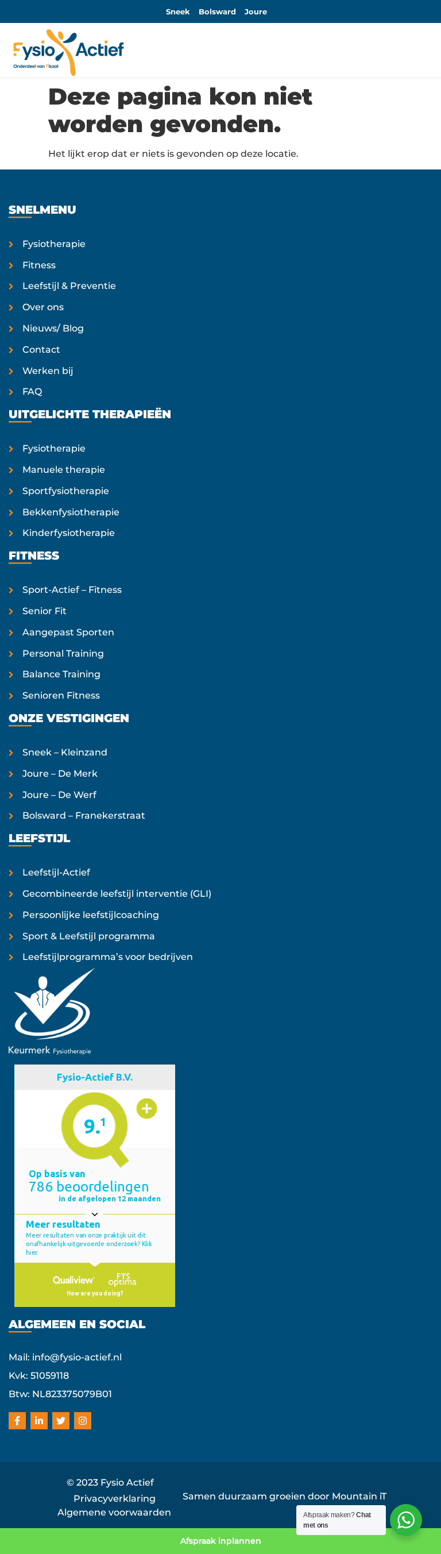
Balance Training (61, 674)
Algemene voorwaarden (114, 1512)
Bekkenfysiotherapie (70, 512)
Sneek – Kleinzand (64, 752)
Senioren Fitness (61, 695)
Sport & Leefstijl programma (88, 936)
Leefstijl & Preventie (69, 285)
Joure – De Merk (60, 773)
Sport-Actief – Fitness (72, 589)
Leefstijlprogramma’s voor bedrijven (107, 956)
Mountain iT (359, 1496)
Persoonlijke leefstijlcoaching (90, 914)
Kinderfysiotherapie (68, 532)
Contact (41, 349)
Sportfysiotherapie (65, 490)
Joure (256, 11)
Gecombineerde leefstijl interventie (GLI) (116, 893)
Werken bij (48, 370)
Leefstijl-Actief (56, 872)
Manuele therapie (63, 469)
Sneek (178, 11)
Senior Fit (44, 611)
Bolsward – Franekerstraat (83, 815)
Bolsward (217, 11)
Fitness (39, 265)
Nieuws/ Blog (53, 328)
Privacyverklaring (115, 1498)
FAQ (32, 391)
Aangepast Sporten (68, 632)
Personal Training (63, 653)
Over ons (43, 307)
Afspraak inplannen (220, 1541)
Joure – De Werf (59, 794)
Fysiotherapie (54, 243)
